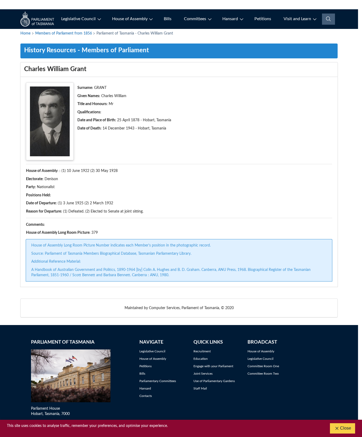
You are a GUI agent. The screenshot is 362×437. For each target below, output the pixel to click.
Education (200, 358)
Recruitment (202, 351)
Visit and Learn (297, 19)
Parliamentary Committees (157, 381)
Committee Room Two (263, 373)
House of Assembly (130, 19)
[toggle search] (328, 19)
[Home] (37, 19)
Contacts (145, 395)
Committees (195, 19)
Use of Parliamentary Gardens (214, 381)
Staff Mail (200, 388)
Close (345, 428)
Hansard (230, 19)
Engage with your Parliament (213, 366)
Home (25, 33)
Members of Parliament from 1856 (63, 33)
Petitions (262, 19)
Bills (167, 19)
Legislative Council (78, 19)
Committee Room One (263, 366)
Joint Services (203, 373)
